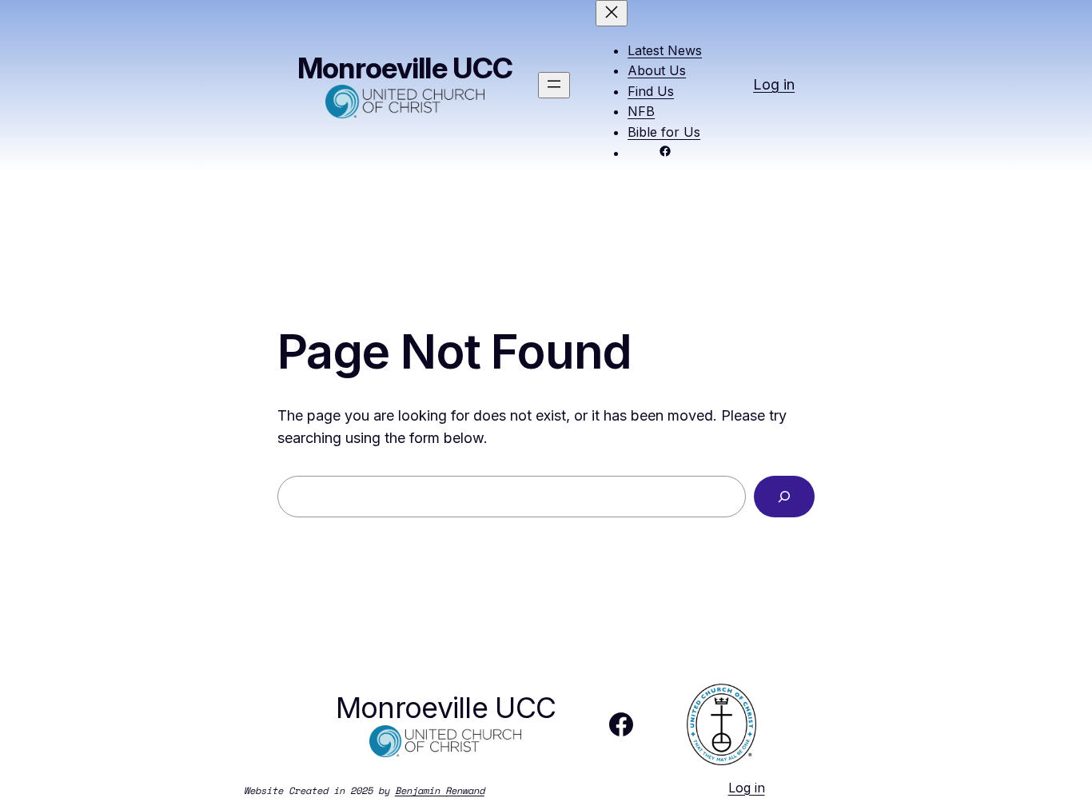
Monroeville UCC (404, 68)
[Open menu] (554, 85)
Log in (774, 84)
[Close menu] (612, 13)
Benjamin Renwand (439, 790)
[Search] (784, 496)
